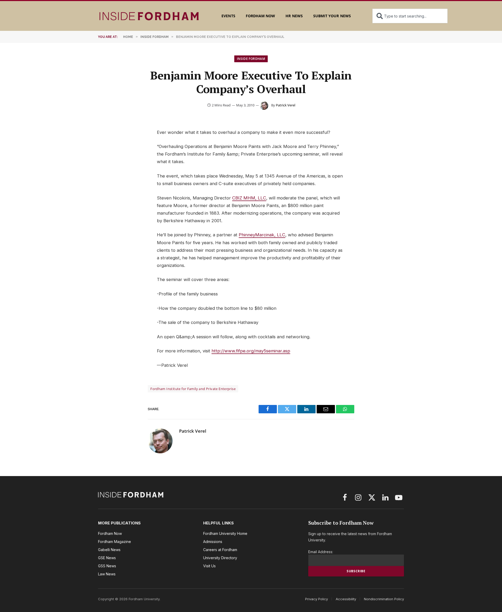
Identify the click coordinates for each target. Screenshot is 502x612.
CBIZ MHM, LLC (249, 198)
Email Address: (320, 552)
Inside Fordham (251, 58)
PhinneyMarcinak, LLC (262, 234)
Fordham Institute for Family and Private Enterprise (193, 388)
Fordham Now (260, 15)
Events (228, 15)
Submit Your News (332, 15)
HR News (294, 15)
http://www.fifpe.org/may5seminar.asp (251, 350)
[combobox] (410, 16)
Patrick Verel (285, 105)
